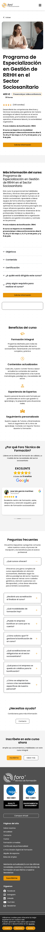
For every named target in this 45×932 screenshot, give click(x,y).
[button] (40, 5)
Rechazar (19, 928)
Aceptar (7, 928)
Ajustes (30, 928)
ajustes (31, 924)
